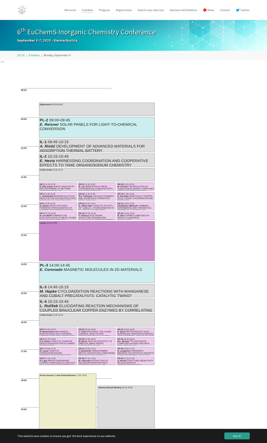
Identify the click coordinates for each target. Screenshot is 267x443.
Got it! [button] (237, 436)
